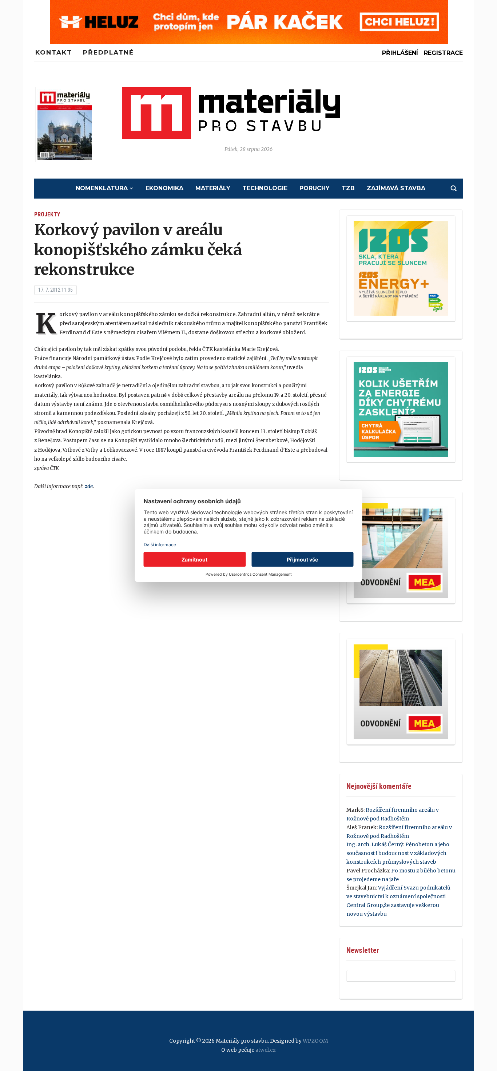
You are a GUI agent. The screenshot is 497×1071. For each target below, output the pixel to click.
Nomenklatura (102, 188)
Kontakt (53, 52)
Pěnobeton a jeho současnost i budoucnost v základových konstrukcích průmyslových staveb (397, 853)
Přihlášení (400, 52)
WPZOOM (315, 1041)
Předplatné (108, 52)
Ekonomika (164, 188)
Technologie (264, 188)
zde (89, 486)
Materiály (212, 188)
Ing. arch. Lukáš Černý (374, 844)
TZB (348, 188)
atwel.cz (265, 1050)
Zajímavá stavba (396, 188)
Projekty (47, 214)
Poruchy (314, 188)
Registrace (443, 52)
